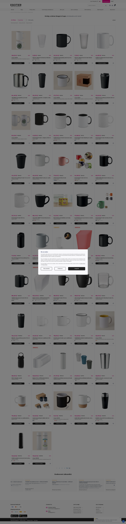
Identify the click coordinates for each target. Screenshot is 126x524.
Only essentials (46, 268)
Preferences (60, 268)
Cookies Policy (82, 263)
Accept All (77, 268)
